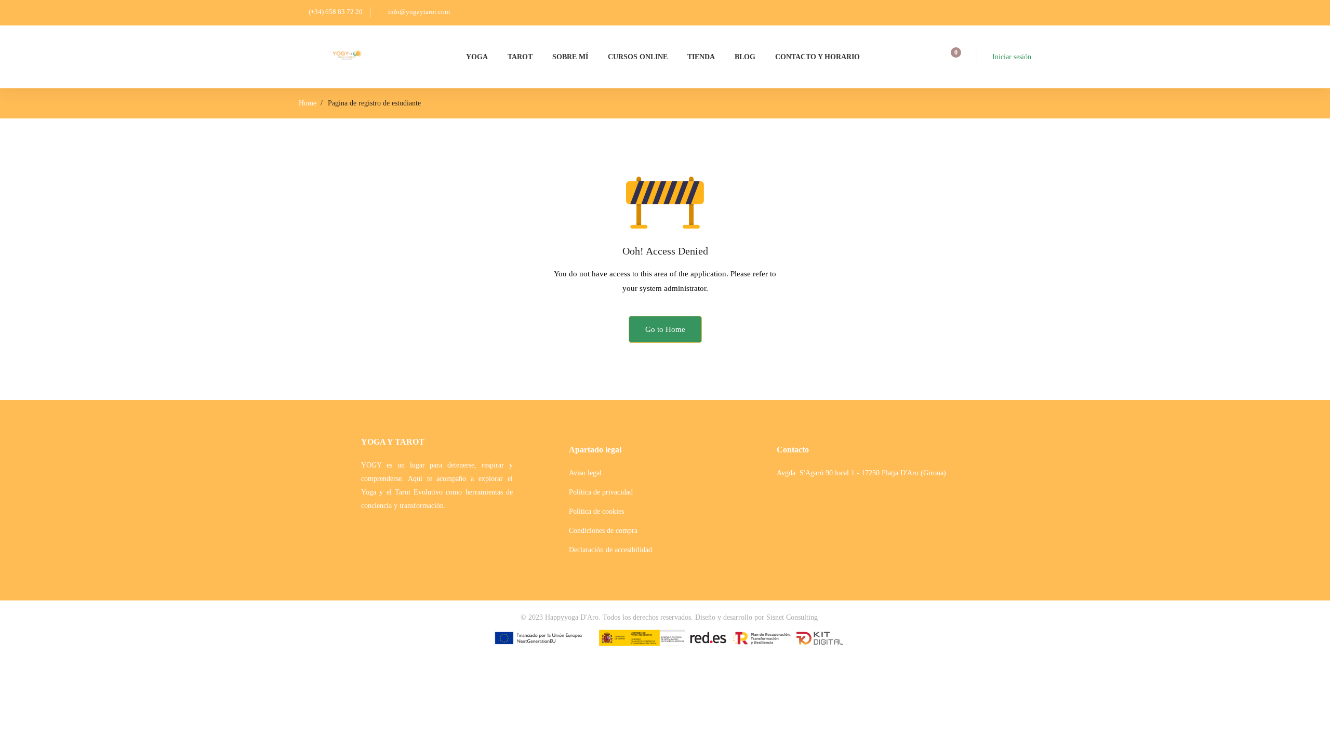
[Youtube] (815, 512)
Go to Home (665, 329)
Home (307, 103)
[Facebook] (780, 512)
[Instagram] (798, 512)
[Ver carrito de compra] (952, 57)
